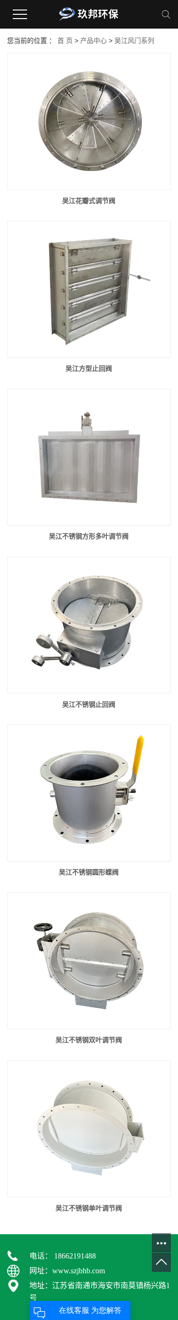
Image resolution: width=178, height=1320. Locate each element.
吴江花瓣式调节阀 (88, 200)
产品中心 (93, 40)
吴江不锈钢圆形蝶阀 (89, 872)
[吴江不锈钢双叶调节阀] (89, 961)
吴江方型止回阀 (89, 368)
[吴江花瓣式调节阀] (89, 121)
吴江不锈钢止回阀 (88, 704)
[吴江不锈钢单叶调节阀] (89, 1129)
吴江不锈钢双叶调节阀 (89, 1040)
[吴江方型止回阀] (89, 289)
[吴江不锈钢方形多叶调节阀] (89, 457)
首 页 (65, 40)
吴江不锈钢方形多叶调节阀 (89, 536)
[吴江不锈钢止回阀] (89, 625)
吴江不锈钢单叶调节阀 (89, 1208)
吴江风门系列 (134, 40)
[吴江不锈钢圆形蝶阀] (89, 793)
